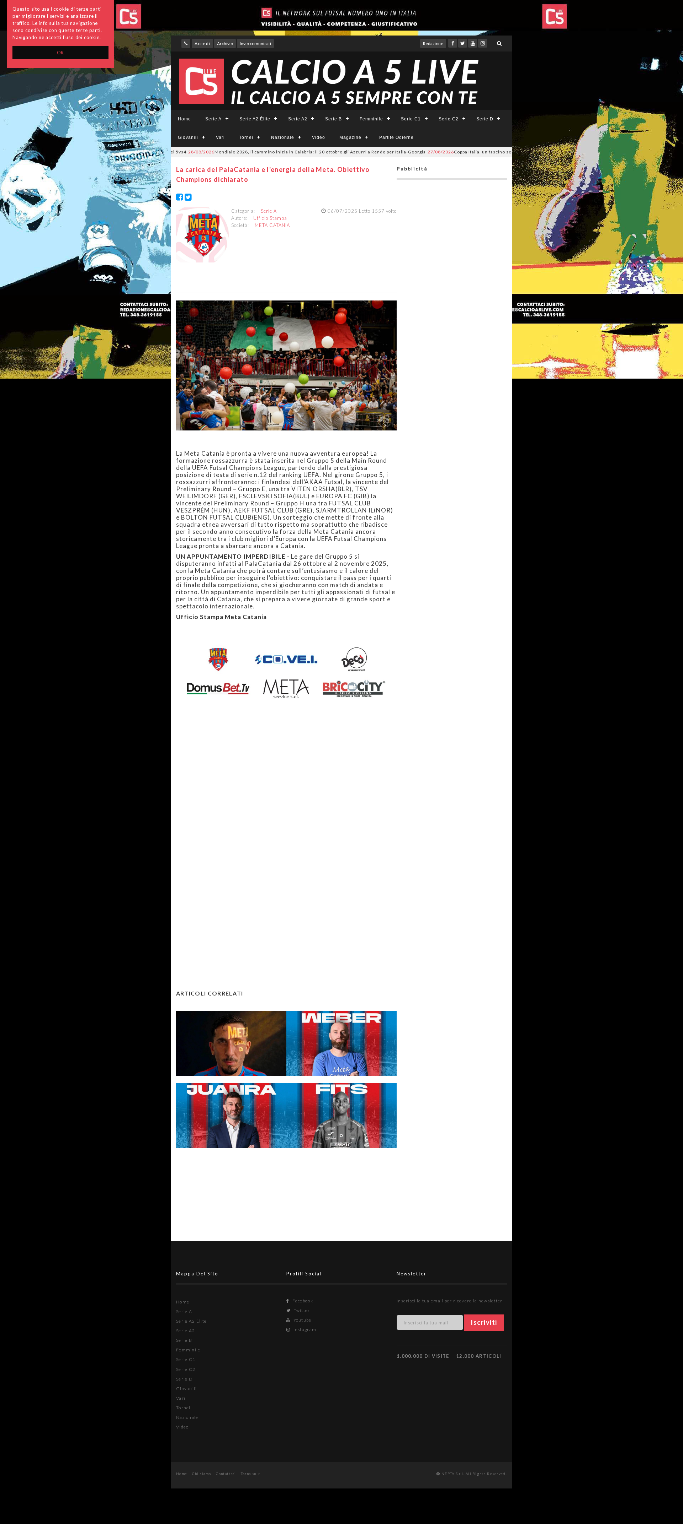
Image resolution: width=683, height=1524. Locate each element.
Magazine (350, 137)
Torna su (249, 1473)
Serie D (484, 118)
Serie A (213, 118)
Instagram (304, 1329)
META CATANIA (272, 225)
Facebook (302, 1300)
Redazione (433, 43)
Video (318, 137)
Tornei (246, 137)
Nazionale (282, 137)
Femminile (371, 118)
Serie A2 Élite (254, 118)
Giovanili (188, 137)
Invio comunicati (255, 43)
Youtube (301, 1320)
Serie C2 (449, 118)
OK (60, 52)
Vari (220, 137)
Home (184, 118)
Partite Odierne (396, 137)
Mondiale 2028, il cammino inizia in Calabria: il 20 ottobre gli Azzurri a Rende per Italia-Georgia (261, 151)
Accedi (202, 43)
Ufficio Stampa (270, 218)
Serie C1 (411, 118)
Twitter (301, 1310)
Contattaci (226, 1473)
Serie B (333, 118)
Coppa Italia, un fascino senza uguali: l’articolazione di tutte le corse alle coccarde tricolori (495, 151)
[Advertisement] (286, 770)
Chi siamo (201, 1473)
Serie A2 (297, 118)
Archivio (225, 43)
